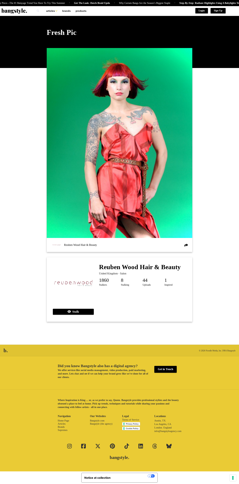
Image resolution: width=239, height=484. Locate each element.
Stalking (125, 285)
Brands (66, 10)
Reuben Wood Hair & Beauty (80, 244)
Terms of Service (130, 419)
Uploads (147, 285)
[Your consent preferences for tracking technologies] (233, 478)
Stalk (75, 311)
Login (202, 10)
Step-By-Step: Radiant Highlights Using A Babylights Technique (202, 3)
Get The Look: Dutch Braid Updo (81, 3)
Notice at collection (97, 477)
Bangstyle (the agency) (101, 423)
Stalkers (103, 285)
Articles (50, 10)
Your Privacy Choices (130, 476)
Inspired (168, 285)
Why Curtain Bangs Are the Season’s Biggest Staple (133, 3)
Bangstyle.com (97, 420)
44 (145, 280)
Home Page (63, 420)
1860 (104, 280)
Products (81, 10)
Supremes (62, 430)
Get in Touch (165, 369)
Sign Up (218, 10)
